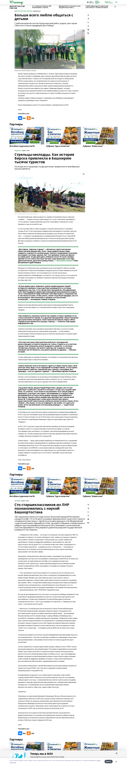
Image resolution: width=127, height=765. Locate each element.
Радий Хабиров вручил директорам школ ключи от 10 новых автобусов (97, 6)
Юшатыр (16, 2)
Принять (108, 761)
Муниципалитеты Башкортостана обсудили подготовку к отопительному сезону (69, 6)
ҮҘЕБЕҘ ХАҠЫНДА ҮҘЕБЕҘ (97, 2)
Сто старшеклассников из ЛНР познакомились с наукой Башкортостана (41, 6)
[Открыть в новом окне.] (22, 118)
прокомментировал (64, 260)
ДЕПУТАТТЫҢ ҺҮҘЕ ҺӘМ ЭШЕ (17, 7)
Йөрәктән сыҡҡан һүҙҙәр (109, 2)
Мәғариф (17, 501)
